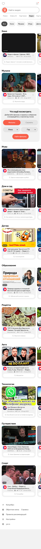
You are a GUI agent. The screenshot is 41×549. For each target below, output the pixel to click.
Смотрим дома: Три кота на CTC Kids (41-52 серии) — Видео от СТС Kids (18, 250)
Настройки (10, 519)
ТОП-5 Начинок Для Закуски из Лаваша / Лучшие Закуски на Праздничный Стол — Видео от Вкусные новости (18, 329)
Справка (24, 510)
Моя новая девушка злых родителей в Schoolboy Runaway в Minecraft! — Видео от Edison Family (18, 171)
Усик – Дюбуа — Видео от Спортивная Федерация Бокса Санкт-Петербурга (18, 487)
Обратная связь (12, 510)
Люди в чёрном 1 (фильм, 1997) (18, 54)
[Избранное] (3, 3)
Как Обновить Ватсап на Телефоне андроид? (16, 408)
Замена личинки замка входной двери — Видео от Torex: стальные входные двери (18, 210)
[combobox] (23, 10)
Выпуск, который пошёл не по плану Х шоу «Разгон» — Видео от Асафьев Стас (18, 369)
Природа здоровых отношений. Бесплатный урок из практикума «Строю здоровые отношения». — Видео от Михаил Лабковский (19, 290)
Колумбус (10, 505)
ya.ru (8, 524)
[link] (19, 49)
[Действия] (33, 55)
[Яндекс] (4, 10)
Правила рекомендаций (16, 514)
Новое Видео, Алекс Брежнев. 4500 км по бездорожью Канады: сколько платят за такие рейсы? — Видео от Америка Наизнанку (19, 448)
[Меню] (37, 3)
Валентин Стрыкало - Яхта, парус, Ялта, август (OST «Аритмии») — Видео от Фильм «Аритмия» (18, 95)
